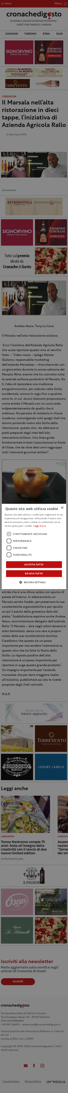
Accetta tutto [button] (33, 564)
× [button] (62, 507)
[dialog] (34, 546)
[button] (34, 582)
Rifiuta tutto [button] (34, 573)
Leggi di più (39, 526)
